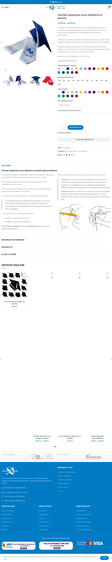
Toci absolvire (81, 511)
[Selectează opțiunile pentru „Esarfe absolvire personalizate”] (107, 277)
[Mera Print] (69, 456)
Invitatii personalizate (83, 522)
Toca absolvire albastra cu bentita (70, 437)
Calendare (5, 526)
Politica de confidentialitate (67, 472)
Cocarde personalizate (84, 529)
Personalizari (43, 529)
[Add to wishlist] (24, 273)
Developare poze (7, 522)
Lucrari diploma (44, 526)
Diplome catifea (81, 518)
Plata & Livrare (62, 487)
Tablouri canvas (7, 514)
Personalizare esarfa (65, 101)
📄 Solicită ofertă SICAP (84, 139)
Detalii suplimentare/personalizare (69, 110)
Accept (104, 558)
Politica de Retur (63, 483)
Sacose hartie (6, 518)
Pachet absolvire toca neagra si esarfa (42, 437)
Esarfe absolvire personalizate (97, 437)
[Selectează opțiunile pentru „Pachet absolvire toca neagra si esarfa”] (52, 277)
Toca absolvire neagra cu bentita (14, 303)
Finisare (41, 518)
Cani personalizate (8, 511)
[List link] (28, 496)
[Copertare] (96, 456)
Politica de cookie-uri (65, 480)
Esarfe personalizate (83, 514)
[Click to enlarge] (5, 69)
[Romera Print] (42, 456)
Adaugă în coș (75, 127)
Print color (42, 511)
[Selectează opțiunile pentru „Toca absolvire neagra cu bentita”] (24, 277)
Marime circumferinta (65, 77)
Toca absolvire (82, 151)
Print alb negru (44, 514)
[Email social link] (53, 2)
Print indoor (43, 522)
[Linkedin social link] (58, 2)
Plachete (5, 529)
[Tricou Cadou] (15, 456)
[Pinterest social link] (56, 2)
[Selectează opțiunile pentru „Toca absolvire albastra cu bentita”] (80, 277)
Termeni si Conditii (64, 476)
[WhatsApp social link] (61, 2)
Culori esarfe (62, 89)
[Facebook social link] (50, 2)
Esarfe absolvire (70, 151)
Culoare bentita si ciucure (67, 65)
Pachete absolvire (82, 526)
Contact (60, 491)
